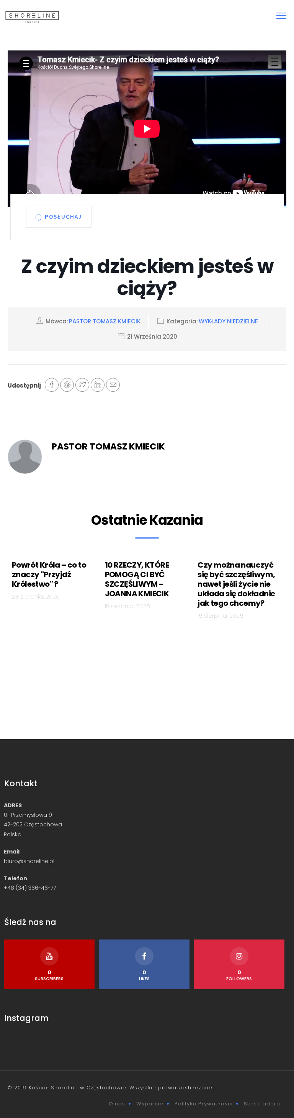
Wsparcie (149, 1103)
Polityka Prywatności (204, 1103)
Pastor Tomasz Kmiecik (104, 321)
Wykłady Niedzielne (228, 321)
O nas (117, 1103)
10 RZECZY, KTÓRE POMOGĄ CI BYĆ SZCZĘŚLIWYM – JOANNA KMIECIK (137, 579)
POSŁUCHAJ (63, 216)
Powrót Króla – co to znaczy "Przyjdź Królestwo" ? (49, 574)
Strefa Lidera (262, 1103)
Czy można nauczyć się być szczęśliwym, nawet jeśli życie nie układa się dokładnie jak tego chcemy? (236, 584)
